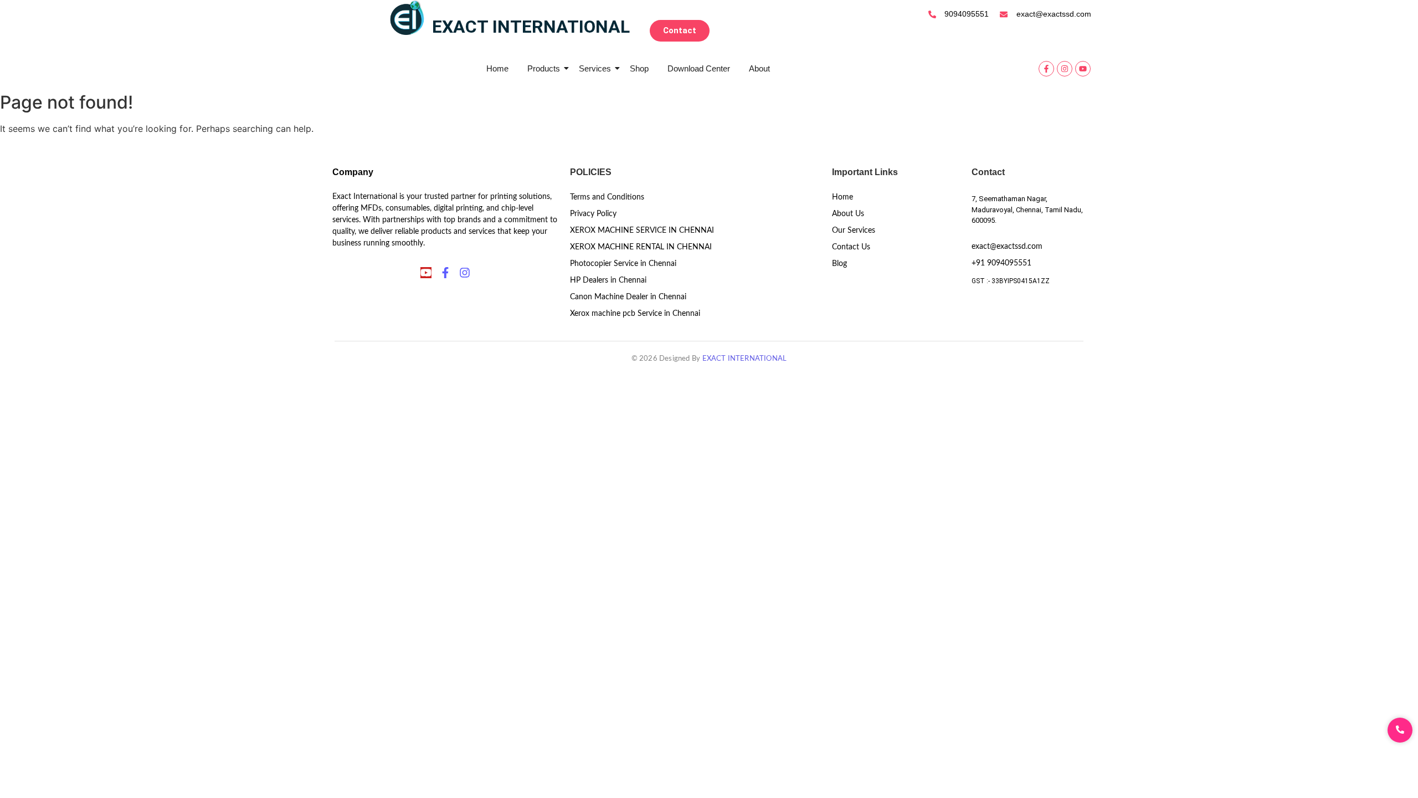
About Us (848, 214)
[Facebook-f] (1046, 68)
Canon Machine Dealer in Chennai (628, 297)
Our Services (853, 230)
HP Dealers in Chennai (608, 280)
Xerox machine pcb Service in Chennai (635, 314)
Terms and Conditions (607, 197)
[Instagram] (1064, 68)
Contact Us (851, 247)
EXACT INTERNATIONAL (744, 358)
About (759, 68)
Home (497, 68)
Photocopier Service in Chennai (623, 264)
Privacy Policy (593, 214)
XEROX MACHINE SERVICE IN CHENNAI (642, 230)
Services (595, 68)
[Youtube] (1083, 68)
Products (543, 68)
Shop (639, 68)
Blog (839, 264)
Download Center (698, 68)
